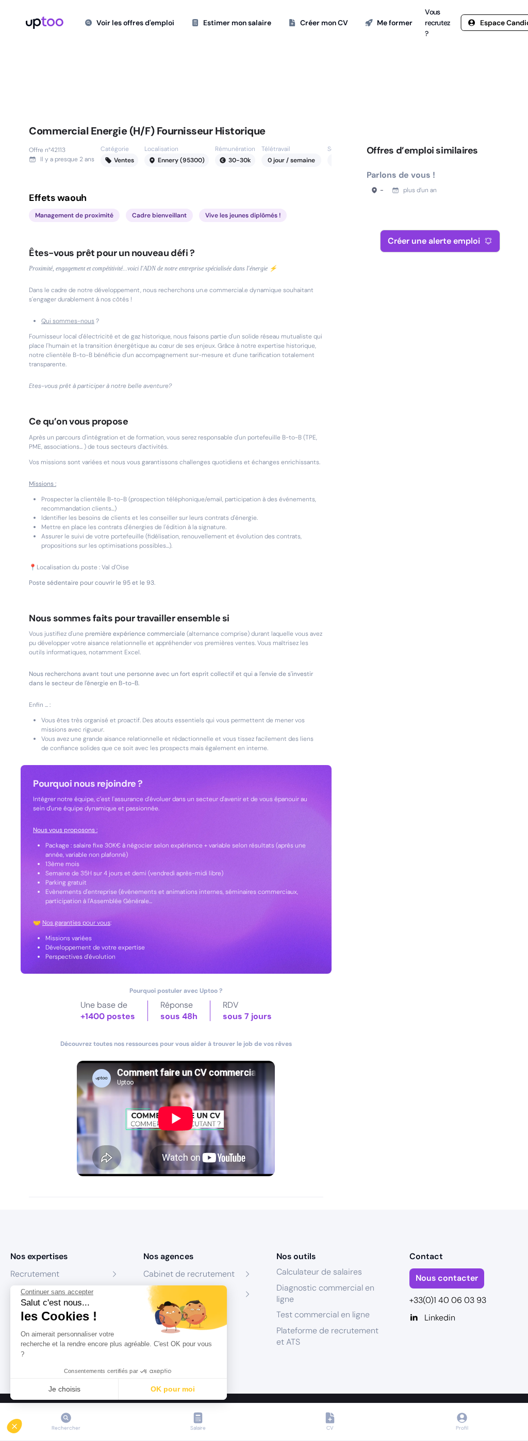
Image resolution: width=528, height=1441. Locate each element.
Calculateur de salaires (319, 1271)
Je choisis (64, 1389)
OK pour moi (173, 1389)
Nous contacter (447, 1278)
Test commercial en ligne (323, 1314)
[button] (21, 1423)
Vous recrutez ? (437, 22)
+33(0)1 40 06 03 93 (447, 1300)
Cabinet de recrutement (189, 1273)
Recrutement (34, 1273)
